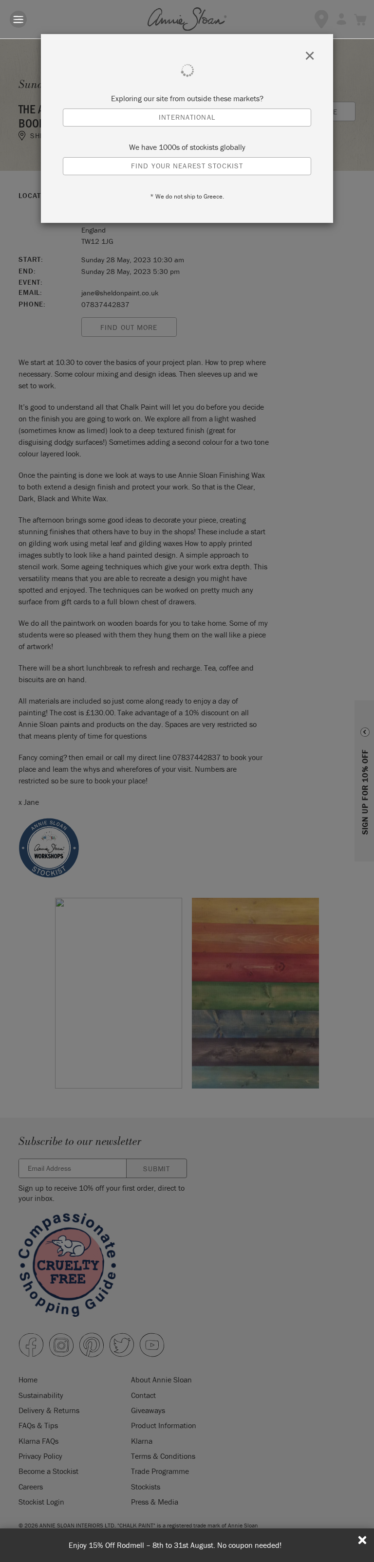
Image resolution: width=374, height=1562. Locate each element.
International (187, 117)
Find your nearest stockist (187, 165)
